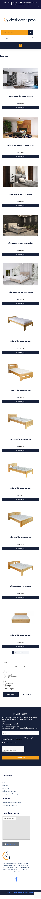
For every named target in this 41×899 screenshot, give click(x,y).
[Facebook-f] (16, 879)
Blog (3, 783)
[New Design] (3, 687)
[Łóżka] (3, 673)
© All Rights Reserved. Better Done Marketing (20, 892)
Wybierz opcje (20, 108)
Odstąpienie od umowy (10, 794)
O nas (4, 780)
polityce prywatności (18, 739)
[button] (20, 45)
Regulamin (6, 788)
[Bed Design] (3, 683)
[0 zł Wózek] (32, 38)
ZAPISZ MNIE (20, 757)
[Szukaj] (30, 32)
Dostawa (5, 785)
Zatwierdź (10, 694)
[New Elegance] (3, 688)
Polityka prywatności (9, 791)
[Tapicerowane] (5, 677)
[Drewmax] (3, 685)
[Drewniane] (5, 675)
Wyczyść (27, 694)
